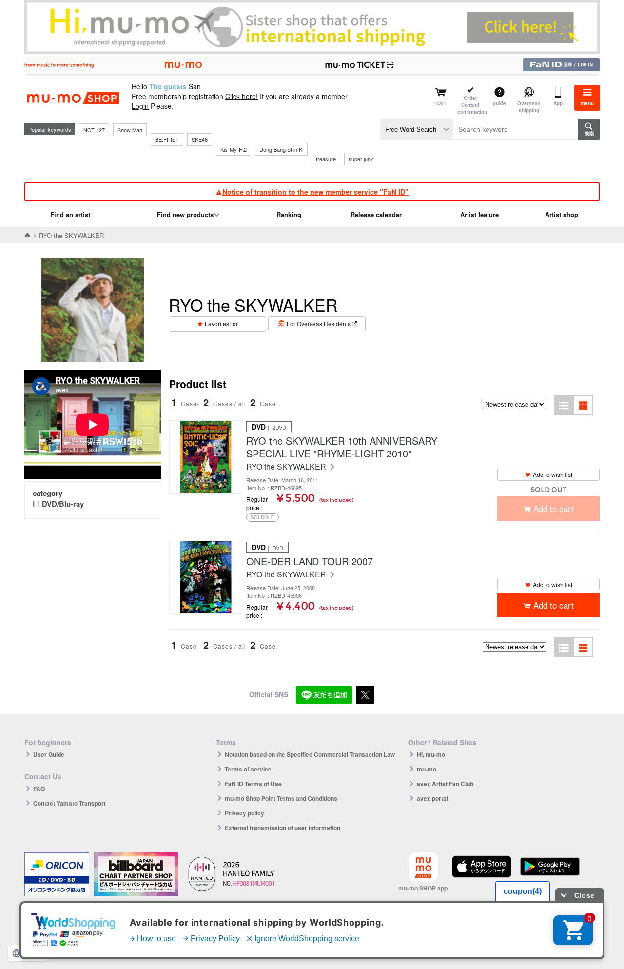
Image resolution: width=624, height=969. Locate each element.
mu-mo (426, 769)
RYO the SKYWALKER (287, 467)
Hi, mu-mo (431, 754)
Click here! (241, 96)
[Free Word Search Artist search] (416, 129)
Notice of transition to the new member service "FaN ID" (315, 192)
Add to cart (553, 605)
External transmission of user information (282, 827)
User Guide (48, 754)
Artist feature (479, 214)
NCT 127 (94, 130)
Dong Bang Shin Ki (281, 149)
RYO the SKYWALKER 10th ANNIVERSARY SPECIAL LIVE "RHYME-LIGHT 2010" (341, 447)
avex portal (432, 798)
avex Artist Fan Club (445, 783)
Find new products (185, 214)
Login (140, 106)
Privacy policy (244, 813)
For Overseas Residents (319, 323)
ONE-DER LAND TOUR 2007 (309, 561)
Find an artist (70, 214)
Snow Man (129, 130)
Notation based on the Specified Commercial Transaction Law (310, 754)
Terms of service (248, 769)
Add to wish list (552, 474)
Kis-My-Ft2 (233, 149)
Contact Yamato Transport (69, 803)
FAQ (39, 788)
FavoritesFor (221, 323)
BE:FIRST (167, 139)
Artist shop (561, 214)
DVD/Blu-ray (63, 503)
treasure (326, 159)
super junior (362, 159)
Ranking (288, 214)
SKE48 (200, 139)
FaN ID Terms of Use (253, 783)
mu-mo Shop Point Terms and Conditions (281, 798)
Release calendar (376, 214)
